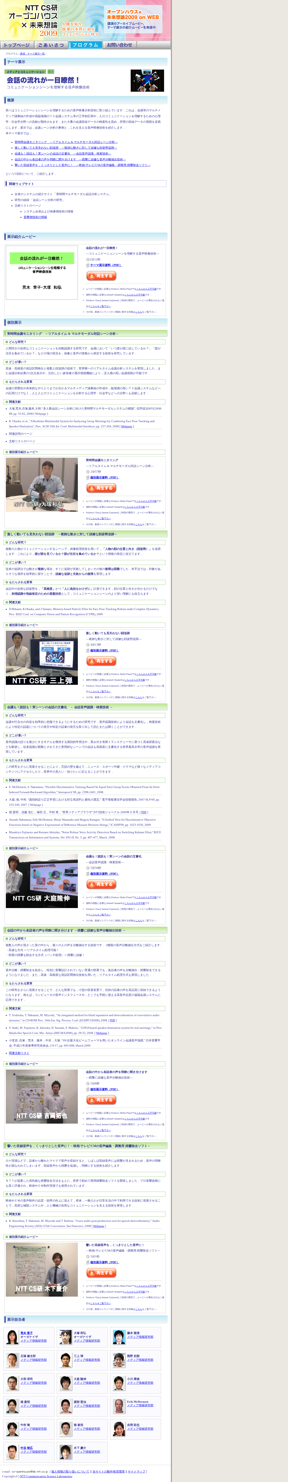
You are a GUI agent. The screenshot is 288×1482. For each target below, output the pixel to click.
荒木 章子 (26, 1333)
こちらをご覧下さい (100, 306)
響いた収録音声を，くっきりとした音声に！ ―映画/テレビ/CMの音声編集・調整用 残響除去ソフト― (83, 165)
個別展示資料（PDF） (104, 477)
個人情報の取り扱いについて (70, 1471)
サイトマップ (136, 1471)
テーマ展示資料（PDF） (106, 265)
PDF (143, 812)
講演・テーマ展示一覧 (32, 53)
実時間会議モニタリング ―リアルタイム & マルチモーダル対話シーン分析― (66, 142)
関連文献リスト (19, 1053)
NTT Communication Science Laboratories (46, 1476)
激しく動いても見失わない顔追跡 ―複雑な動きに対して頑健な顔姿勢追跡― (66, 147)
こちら (138, 312)
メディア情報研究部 (33, 1340)
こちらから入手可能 (146, 289)
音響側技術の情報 (35, 217)
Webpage (126, 426)
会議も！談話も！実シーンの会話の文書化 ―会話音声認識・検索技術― (63, 153)
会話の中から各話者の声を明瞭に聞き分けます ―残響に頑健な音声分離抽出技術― (70, 159)
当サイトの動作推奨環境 (108, 1471)
